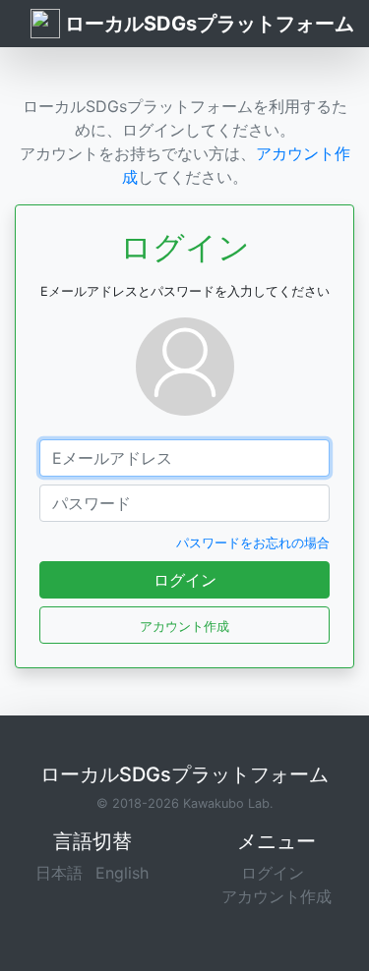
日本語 (59, 873)
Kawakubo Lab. (228, 803)
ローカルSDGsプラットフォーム (207, 23)
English (122, 873)
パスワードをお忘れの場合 (253, 543)
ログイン (185, 580)
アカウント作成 (276, 896)
